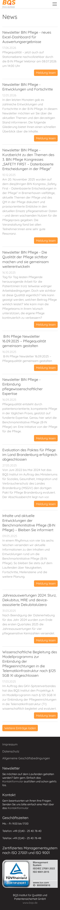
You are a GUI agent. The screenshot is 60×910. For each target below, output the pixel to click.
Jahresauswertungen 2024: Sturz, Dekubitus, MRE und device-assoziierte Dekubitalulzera (29, 600)
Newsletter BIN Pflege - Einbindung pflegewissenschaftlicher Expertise (22, 386)
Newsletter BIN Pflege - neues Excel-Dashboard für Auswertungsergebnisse (26, 37)
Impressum (10, 744)
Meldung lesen (46, 73)
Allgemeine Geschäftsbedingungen (26, 758)
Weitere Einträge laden (20, 728)
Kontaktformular (12, 781)
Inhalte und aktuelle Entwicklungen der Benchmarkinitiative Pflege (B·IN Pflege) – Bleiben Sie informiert (28, 522)
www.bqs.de (30, 902)
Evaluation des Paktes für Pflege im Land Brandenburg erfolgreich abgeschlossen (29, 454)
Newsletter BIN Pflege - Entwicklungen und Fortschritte (27, 86)
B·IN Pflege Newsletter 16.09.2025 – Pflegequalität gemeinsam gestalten (24, 341)
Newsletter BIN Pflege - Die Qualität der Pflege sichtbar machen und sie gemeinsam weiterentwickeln (25, 259)
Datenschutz (10, 751)
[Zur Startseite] (9, 4)
